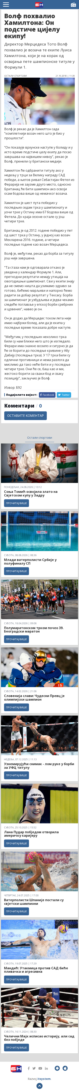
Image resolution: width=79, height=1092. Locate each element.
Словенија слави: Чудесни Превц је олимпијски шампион (34, 698)
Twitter (65, 395)
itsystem (44, 1079)
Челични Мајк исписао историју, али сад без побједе (39, 1038)
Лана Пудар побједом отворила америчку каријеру (31, 834)
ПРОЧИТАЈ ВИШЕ (16, 503)
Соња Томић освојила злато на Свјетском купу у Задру (31, 493)
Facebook (48, 395)
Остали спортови (39, 437)
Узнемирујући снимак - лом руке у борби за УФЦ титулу (39, 766)
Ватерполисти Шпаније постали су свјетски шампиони (34, 902)
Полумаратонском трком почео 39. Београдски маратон (33, 630)
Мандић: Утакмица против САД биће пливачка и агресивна (36, 970)
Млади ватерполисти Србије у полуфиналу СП (30, 562)
